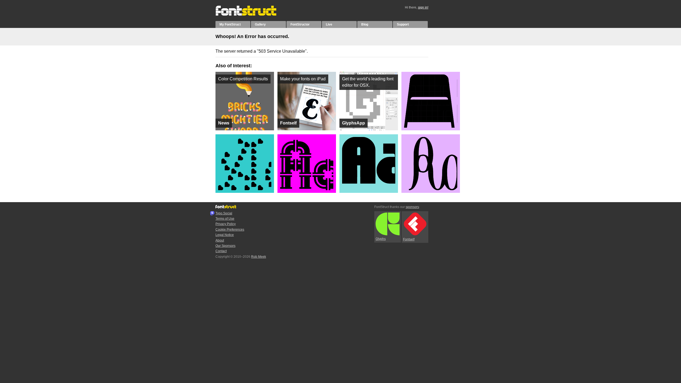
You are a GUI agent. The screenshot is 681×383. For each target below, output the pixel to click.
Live (329, 24)
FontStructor (300, 24)
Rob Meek (258, 257)
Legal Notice (224, 235)
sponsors (412, 207)
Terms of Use (224, 218)
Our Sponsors (225, 246)
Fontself (408, 239)
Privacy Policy (225, 224)
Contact (221, 251)
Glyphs (381, 239)
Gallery (260, 24)
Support (403, 24)
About (219, 240)
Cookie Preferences (229, 229)
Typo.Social (223, 213)
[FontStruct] (251, 14)
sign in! (423, 7)
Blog (364, 24)
